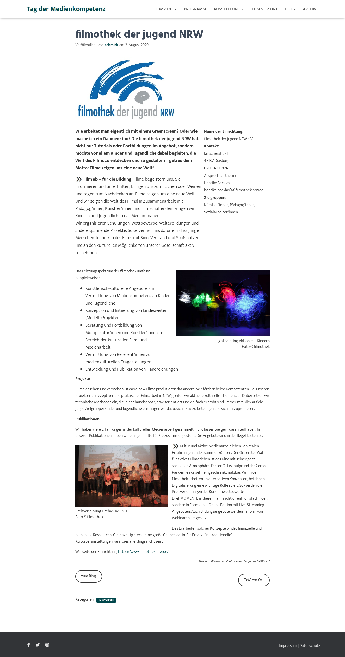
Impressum (288, 645)
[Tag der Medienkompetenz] (66, 9)
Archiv (309, 9)
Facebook (28, 645)
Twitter (37, 645)
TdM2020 (164, 9)
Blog (290, 9)
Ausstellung (227, 9)
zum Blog (88, 576)
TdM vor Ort (265, 9)
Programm (195, 9)
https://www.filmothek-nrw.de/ (143, 551)
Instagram (47, 645)
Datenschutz (309, 645)
